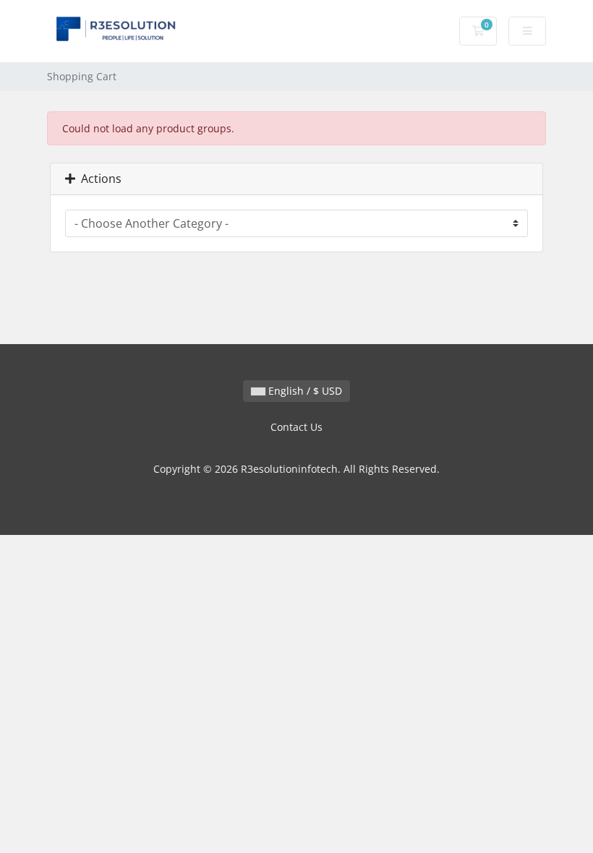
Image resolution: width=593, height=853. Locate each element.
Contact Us (296, 427)
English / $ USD (303, 391)
